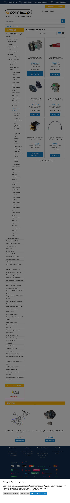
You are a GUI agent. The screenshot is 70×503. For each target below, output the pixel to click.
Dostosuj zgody (25, 493)
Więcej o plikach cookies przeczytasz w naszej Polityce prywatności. (21, 489)
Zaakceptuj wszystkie (38, 493)
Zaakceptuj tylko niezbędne (11, 493)
